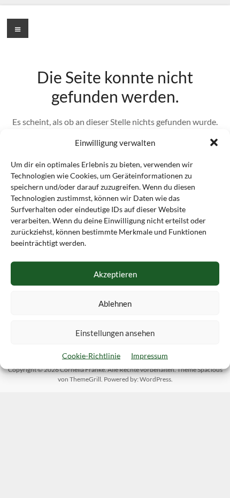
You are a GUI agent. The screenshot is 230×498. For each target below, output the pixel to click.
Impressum (149, 355)
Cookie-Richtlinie (91, 355)
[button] (214, 142)
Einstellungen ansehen (115, 332)
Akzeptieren (115, 273)
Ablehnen (115, 303)
